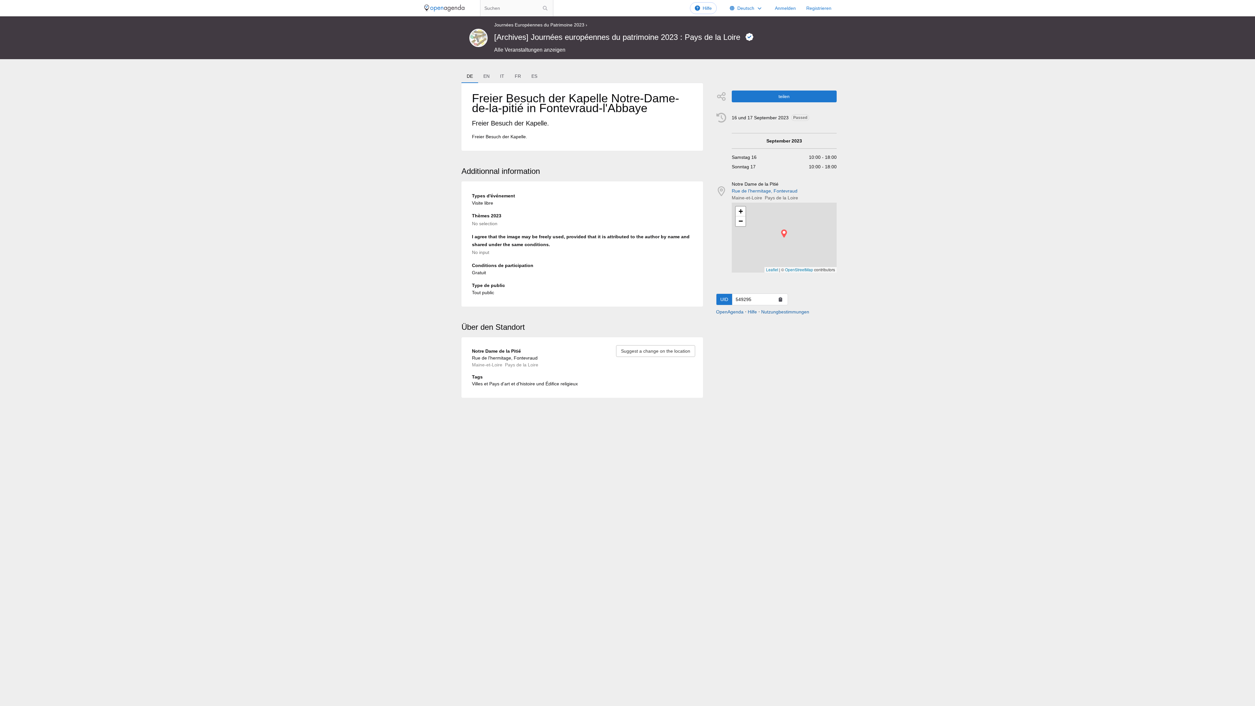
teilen (784, 96)
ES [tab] (534, 76)
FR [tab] (518, 76)
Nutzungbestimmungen (785, 311)
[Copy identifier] (780, 299)
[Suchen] (545, 8)
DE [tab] (470, 76)
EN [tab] (486, 76)
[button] (784, 233)
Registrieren (818, 8)
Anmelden (785, 8)
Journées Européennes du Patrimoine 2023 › (540, 24)
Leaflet (772, 269)
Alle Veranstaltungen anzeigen (529, 50)
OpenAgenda (730, 311)
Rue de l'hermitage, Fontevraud (764, 190)
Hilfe (707, 8)
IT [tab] (502, 76)
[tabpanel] (582, 117)
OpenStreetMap (799, 269)
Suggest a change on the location (655, 351)
